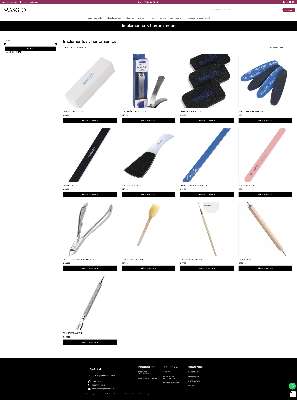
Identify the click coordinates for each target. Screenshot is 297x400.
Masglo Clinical (128, 18)
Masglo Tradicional (94, 18)
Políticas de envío (131, 394)
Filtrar (30, 48)
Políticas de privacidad (147, 394)
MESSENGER (193, 376)
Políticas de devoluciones (114, 394)
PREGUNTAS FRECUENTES (169, 377)
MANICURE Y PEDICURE (148, 378)
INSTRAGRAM (194, 381)
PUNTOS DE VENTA (171, 383)
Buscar (289, 10)
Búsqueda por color (158, 18)
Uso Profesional (175, 18)
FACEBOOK (193, 372)
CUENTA (166, 372)
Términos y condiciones (94, 394)
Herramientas (142, 18)
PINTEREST (193, 386)
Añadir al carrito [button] (90, 120)
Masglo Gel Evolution (112, 18)
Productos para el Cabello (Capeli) (197, 18)
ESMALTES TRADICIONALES (145, 373)
